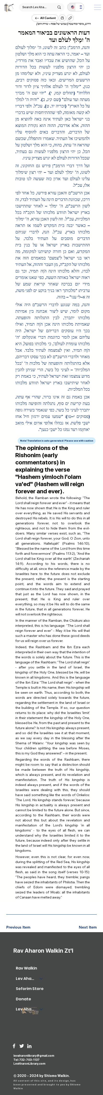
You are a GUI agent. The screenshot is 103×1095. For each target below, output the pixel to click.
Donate (23, 999)
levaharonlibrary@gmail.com (33, 1055)
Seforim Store (30, 988)
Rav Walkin (26, 968)
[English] (72, 7)
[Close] (62, 18)
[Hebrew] (79, 7)
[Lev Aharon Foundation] (41, 1009)
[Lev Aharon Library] (41, 979)
